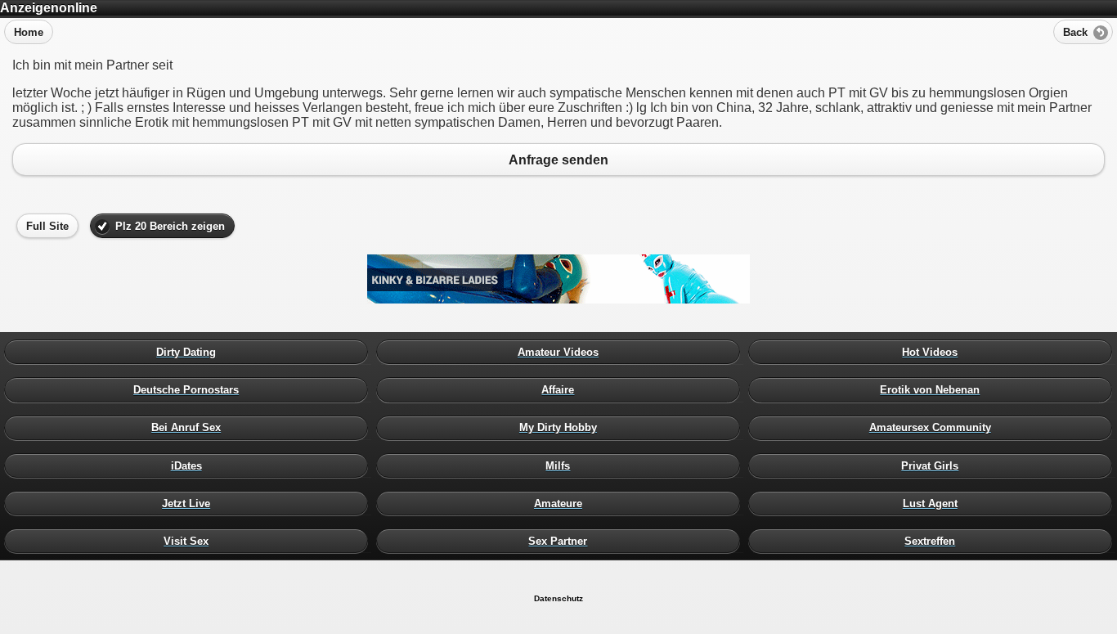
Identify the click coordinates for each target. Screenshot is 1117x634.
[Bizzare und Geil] (558, 299)
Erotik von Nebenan (934, 390)
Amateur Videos (562, 352)
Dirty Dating (190, 352)
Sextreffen (934, 540)
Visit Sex (190, 540)
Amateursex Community (934, 427)
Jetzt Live (190, 503)
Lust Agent (934, 503)
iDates (190, 465)
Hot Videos (934, 352)
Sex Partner (562, 540)
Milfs (562, 465)
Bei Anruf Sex (190, 427)
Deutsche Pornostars (190, 390)
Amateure (562, 503)
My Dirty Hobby (562, 427)
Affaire (562, 390)
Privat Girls (934, 465)
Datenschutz (558, 598)
